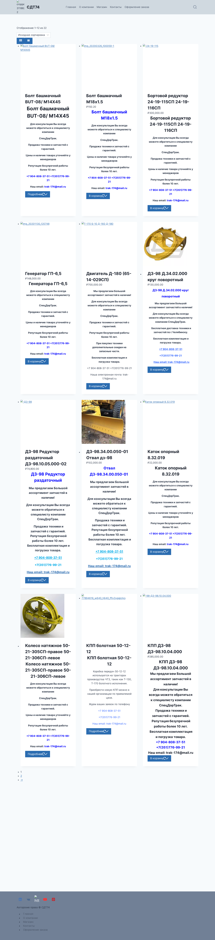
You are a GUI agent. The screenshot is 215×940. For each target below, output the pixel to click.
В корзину (95, 195)
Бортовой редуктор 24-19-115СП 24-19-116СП (168, 101)
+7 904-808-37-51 (170, 349)
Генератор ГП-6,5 (43, 273)
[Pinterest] (53, 899)
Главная (71, 7)
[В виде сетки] (21, 41)
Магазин (102, 7)
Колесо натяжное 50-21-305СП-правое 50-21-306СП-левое (48, 651)
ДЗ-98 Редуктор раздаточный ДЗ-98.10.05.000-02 (46, 457)
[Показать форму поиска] (195, 7)
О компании (86, 7)
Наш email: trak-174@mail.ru (171, 362)
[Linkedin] (20, 899)
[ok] (36, 899)
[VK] (28, 899)
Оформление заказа (137, 7)
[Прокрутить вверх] (212, 929)
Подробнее (35, 194)
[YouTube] (45, 899)
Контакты (116, 7)
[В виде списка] (28, 41)
